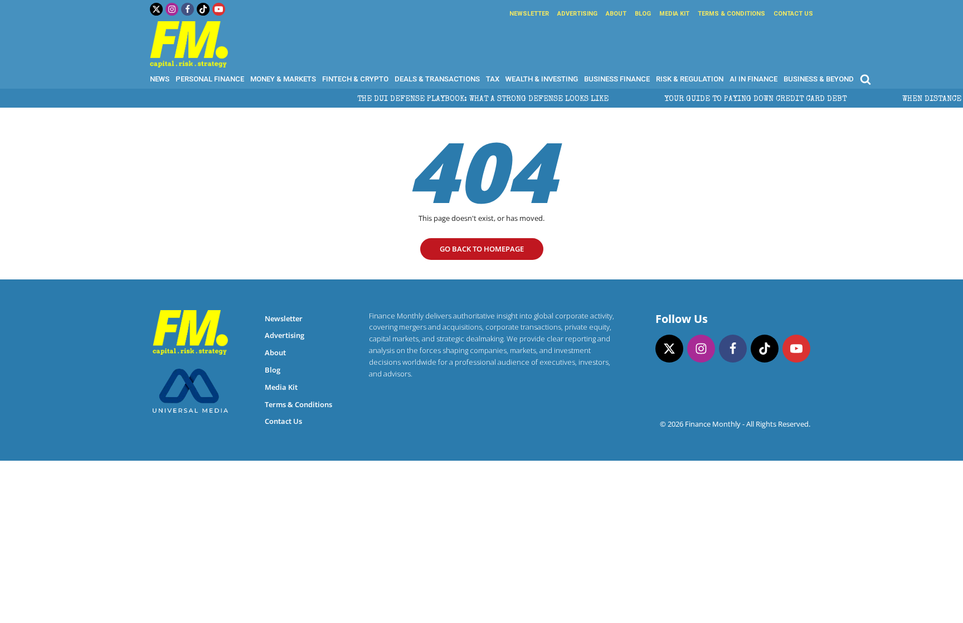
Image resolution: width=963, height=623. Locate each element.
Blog (643, 13)
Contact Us (793, 13)
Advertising (577, 13)
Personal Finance (210, 79)
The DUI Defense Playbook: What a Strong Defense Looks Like (468, 99)
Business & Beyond (819, 79)
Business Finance (617, 79)
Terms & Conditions (731, 13)
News (159, 79)
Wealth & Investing (541, 79)
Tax (492, 79)
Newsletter (529, 13)
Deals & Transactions (437, 79)
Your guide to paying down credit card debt (740, 99)
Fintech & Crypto (355, 79)
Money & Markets (283, 79)
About (616, 13)
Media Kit (674, 13)
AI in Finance (753, 79)
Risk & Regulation (689, 79)
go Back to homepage (482, 249)
